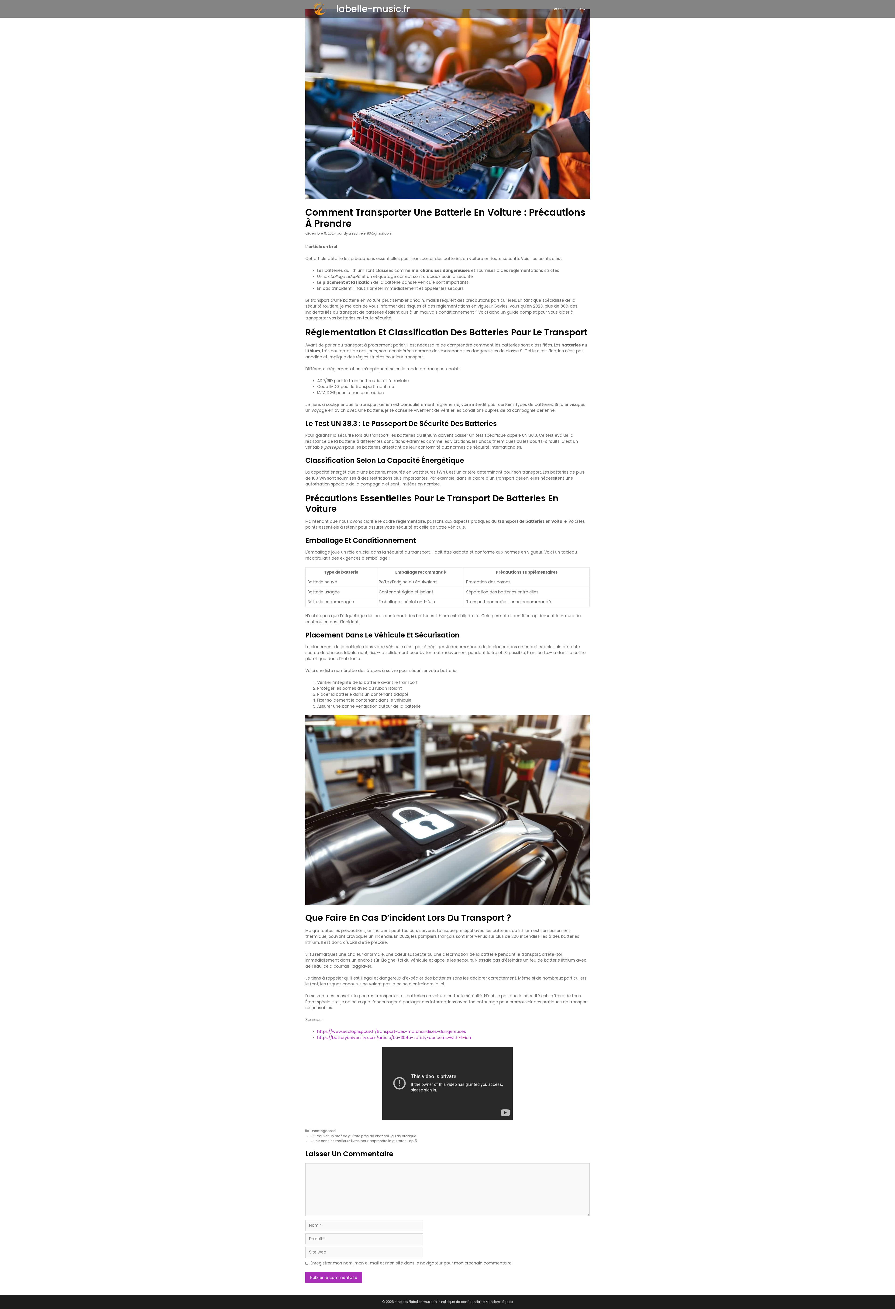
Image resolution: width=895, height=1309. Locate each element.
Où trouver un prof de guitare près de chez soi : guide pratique (363, 1136)
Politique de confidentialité (463, 1301)
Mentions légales (499, 1301)
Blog (580, 9)
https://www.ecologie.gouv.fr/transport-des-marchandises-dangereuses (391, 1031)
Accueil (560, 9)
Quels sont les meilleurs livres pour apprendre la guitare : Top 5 (364, 1141)
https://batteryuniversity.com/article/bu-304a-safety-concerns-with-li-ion (394, 1037)
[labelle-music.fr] (319, 9)
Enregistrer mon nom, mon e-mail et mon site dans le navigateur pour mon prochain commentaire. (411, 1263)
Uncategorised (323, 1131)
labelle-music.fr (373, 8)
